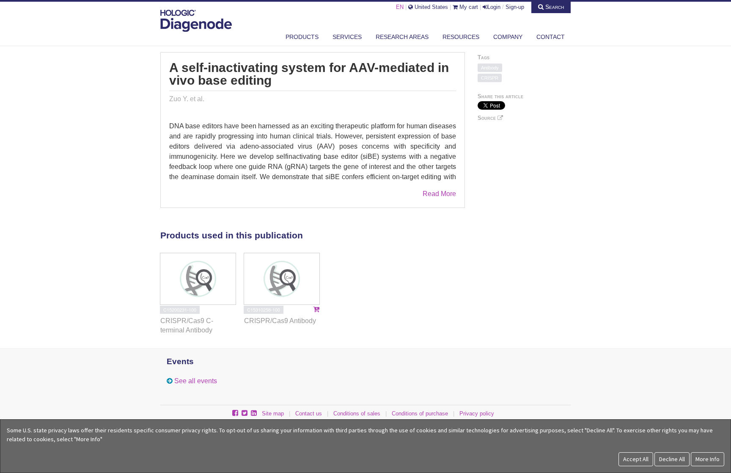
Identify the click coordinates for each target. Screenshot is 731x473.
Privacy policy (476, 413)
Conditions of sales (356, 413)
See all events (195, 380)
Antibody (490, 67)
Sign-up (515, 7)
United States (430, 7)
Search (554, 6)
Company (507, 36)
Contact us (308, 413)
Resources (460, 36)
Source (487, 118)
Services (347, 36)
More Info (707, 459)
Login (493, 7)
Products (302, 36)
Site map (273, 413)
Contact (550, 36)
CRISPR (489, 77)
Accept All (636, 459)
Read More (439, 193)
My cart (468, 7)
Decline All (672, 459)
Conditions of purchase (420, 413)
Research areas (402, 36)
